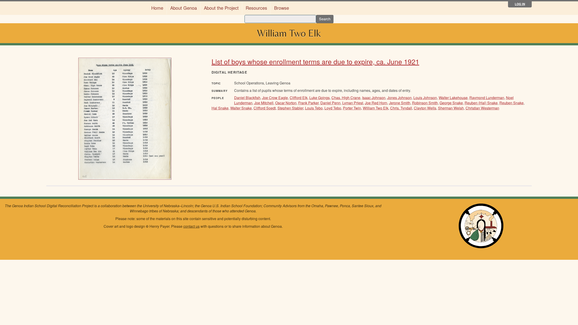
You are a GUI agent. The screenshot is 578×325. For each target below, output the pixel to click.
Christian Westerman (482, 108)
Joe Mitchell (263, 102)
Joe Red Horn (376, 102)
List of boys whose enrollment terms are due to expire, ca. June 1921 (315, 61)
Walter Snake (241, 108)
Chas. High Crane (345, 97)
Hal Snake (220, 108)
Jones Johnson (399, 97)
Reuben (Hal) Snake (481, 102)
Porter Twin (352, 108)
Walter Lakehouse (453, 97)
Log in (520, 4)
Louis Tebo (314, 108)
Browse (281, 8)
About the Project (221, 8)
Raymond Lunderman (486, 97)
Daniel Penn (330, 102)
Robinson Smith (425, 102)
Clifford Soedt (265, 108)
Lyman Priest (352, 102)
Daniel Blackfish (247, 97)
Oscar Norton (285, 102)
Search (325, 18)
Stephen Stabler (290, 108)
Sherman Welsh (451, 108)
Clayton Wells (425, 108)
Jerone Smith (399, 102)
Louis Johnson (425, 97)
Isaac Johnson (373, 97)
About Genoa (183, 8)
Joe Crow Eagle (275, 97)
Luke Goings (319, 97)
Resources (256, 8)
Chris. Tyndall (401, 108)
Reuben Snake (511, 102)
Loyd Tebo (332, 108)
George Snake (451, 102)
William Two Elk (375, 108)
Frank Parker (308, 102)
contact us (191, 226)
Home (157, 8)
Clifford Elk (299, 97)
